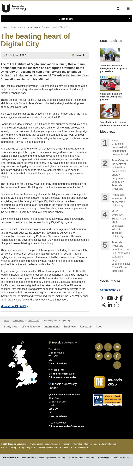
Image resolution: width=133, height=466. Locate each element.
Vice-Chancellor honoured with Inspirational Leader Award (120, 147)
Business (70, 326)
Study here (10, 326)
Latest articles (111, 41)
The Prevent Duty (8, 447)
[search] (118, 8)
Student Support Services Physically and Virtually (43, 458)
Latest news (32, 27)
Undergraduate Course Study (81, 458)
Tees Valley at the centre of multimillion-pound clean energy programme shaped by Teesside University (120, 174)
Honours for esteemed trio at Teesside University (119, 200)
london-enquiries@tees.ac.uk (67, 426)
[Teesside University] (26, 365)
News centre (17, 27)
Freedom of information (72, 444)
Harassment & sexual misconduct (74, 447)
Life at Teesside (31, 326)
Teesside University (14, 8)
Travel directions (57, 363)
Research (86, 326)
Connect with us (110, 289)
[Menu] (128, 8)
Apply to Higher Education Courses (113, 458)
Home (4, 27)
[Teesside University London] (31, 379)
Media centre (66, 18)
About (99, 326)
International (52, 326)
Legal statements (52, 444)
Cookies (88, 444)
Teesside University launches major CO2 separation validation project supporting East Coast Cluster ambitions (121, 256)
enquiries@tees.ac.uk (63, 373)
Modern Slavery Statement (105, 444)
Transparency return (27, 447)
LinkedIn (79, 55)
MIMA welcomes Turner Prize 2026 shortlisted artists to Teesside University (119, 224)
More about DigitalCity (14, 306)
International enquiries (63, 377)
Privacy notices (36, 444)
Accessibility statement (48, 447)
